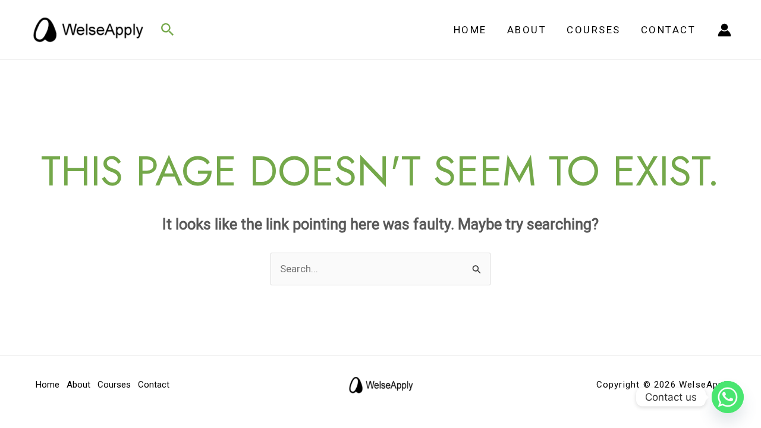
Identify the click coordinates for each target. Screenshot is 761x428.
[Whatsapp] (728, 397)
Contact (668, 30)
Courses (594, 30)
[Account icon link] (724, 30)
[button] (168, 30)
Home (470, 30)
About (527, 30)
